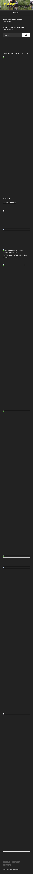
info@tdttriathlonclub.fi (9, 202)
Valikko (17, 13)
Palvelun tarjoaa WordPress (11, 869)
